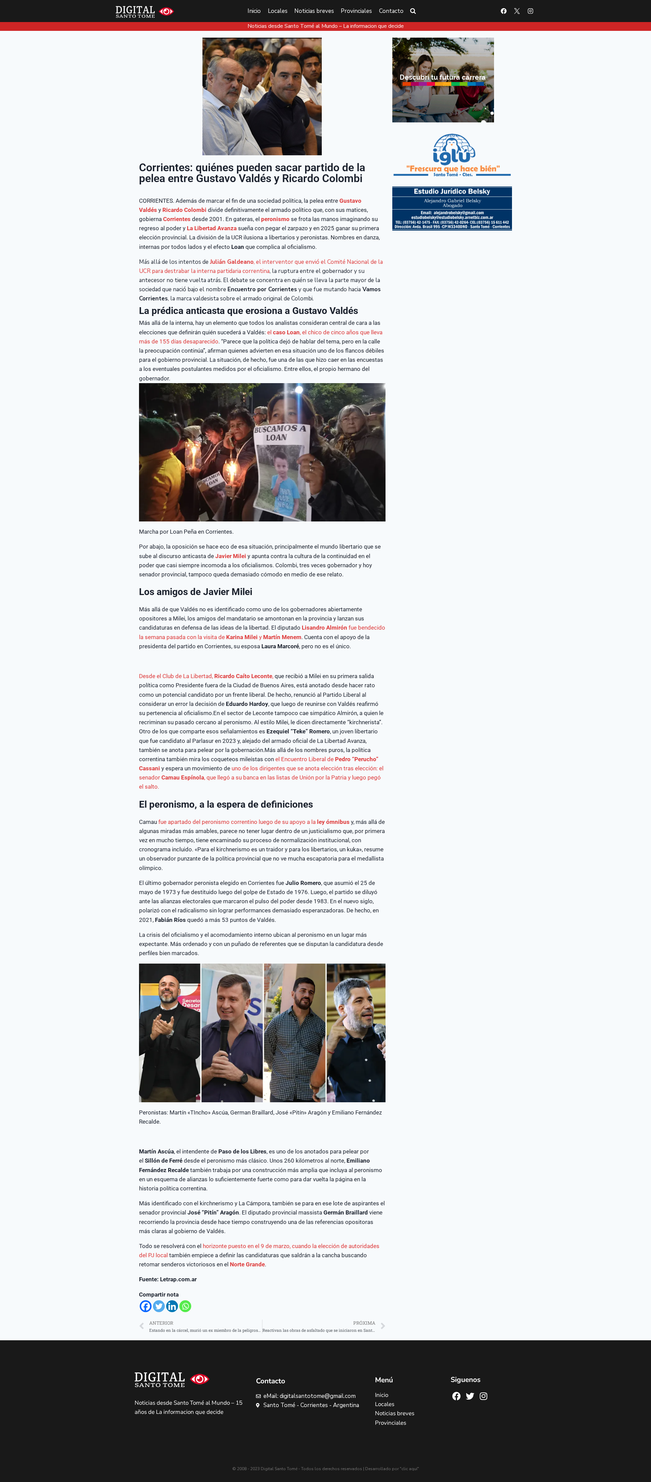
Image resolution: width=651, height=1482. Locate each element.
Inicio (254, 11)
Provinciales (356, 11)
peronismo (275, 219)
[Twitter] (159, 1306)
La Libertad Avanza (212, 228)
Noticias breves (314, 11)
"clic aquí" (409, 1468)
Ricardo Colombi (184, 209)
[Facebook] (504, 11)
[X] (517, 11)
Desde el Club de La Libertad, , (206, 676)
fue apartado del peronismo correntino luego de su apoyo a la (254, 821)
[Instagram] (530, 11)
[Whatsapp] (185, 1306)
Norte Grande (247, 1264)
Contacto (391, 11)
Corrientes (177, 219)
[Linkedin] (172, 1306)
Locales (278, 11)
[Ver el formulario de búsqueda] (413, 11)
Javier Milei (230, 556)
